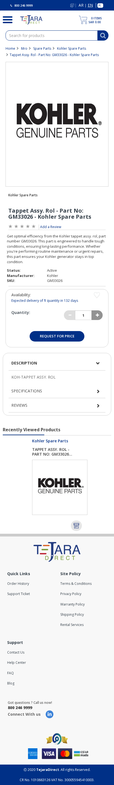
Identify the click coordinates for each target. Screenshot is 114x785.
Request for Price (57, 336)
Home (10, 48)
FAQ (10, 673)
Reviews (19, 405)
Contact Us (15, 652)
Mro (24, 48)
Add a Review (50, 226)
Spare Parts (42, 48)
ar (81, 5)
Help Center (16, 662)
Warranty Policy (72, 604)
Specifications (26, 390)
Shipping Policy (72, 614)
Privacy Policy (70, 593)
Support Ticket (18, 593)
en (90, 5)
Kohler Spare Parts (71, 48)
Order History (18, 583)
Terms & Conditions (76, 583)
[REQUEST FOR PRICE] (76, 525)
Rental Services (72, 624)
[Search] (6, 19)
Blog (10, 683)
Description (24, 363)
